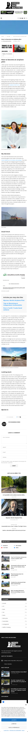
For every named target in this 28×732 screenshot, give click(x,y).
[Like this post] (17, 417)
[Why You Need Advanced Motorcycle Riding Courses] (5, 592)
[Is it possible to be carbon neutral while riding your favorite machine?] (14, 484)
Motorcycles (14, 618)
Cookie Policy (6, 730)
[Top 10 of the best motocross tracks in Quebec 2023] (5, 559)
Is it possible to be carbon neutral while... (14, 495)
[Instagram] (19, 18)
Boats (14, 609)
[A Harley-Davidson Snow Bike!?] (5, 674)
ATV (14, 606)
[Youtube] (20, 18)
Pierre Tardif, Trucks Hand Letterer (12, 309)
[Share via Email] (20, 417)
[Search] (26, 18)
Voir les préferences (14, 727)
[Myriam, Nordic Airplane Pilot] (14, 507)
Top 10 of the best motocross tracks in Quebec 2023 (18, 557)
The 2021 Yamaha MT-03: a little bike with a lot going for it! (18, 681)
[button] (26, 704)
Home (2, 36)
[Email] (22, 18)
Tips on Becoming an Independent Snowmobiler (12, 304)
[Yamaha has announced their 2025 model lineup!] (5, 584)
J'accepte (14, 720)
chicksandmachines (7, 41)
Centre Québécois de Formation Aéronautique (11, 160)
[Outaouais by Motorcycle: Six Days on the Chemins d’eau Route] (5, 567)
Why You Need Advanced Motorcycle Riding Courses (18, 591)
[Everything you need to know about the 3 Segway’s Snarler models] (5, 691)
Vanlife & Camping (14, 627)
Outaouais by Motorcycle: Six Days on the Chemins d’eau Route (18, 567)
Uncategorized (14, 624)
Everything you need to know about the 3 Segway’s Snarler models (18, 690)
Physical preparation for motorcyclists (17, 574)
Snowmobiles (14, 621)
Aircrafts (8, 36)
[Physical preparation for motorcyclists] (5, 576)
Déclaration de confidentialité (15, 730)
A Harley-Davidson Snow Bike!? (19, 672)
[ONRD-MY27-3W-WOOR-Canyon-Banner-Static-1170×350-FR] (14, 45)
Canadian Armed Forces (14, 85)
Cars (14, 612)
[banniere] (14, 11)
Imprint (23, 730)
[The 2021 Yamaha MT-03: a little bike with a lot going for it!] (5, 682)
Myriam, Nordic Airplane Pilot (13, 300)
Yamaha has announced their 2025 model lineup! (18, 583)
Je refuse (14, 723)
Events (14, 615)
